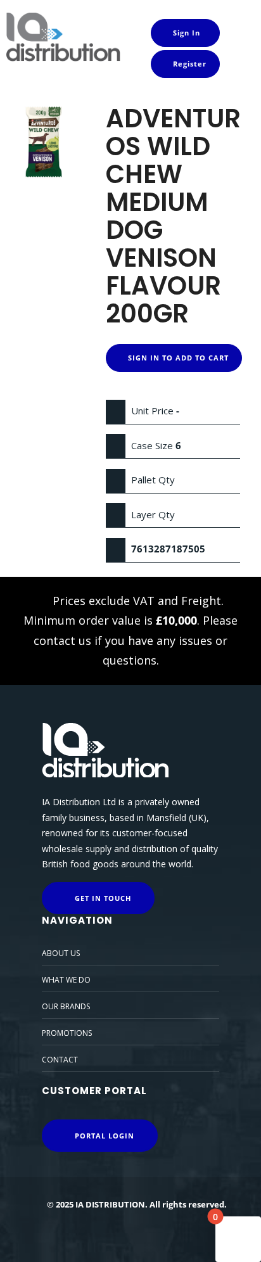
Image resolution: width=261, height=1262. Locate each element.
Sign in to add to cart (177, 357)
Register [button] (188, 63)
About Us (61, 953)
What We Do (66, 979)
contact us (62, 640)
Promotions (67, 1033)
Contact (60, 1059)
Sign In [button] (185, 32)
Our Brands (66, 1006)
